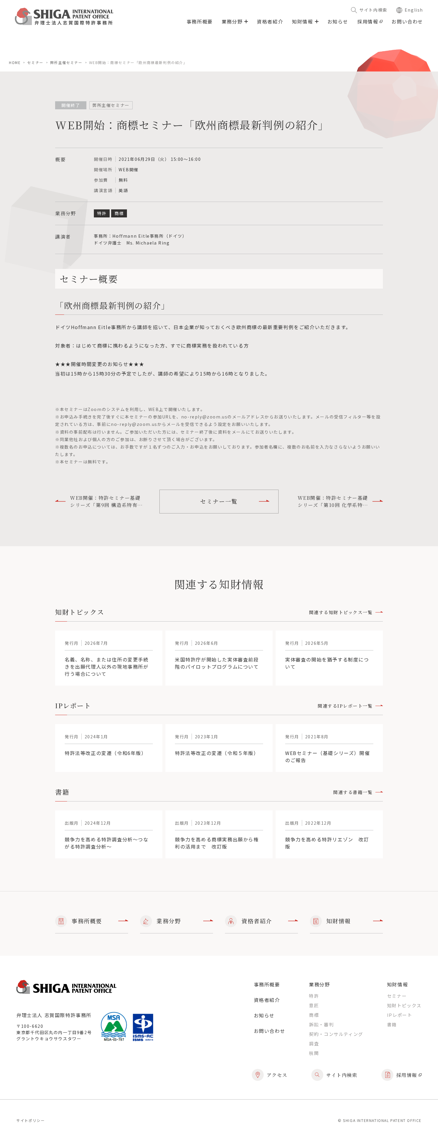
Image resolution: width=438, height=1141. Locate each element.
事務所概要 (200, 21)
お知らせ (337, 21)
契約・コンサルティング (336, 1034)
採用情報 (367, 21)
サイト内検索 (373, 10)
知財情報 (338, 921)
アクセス (277, 1075)
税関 (314, 1053)
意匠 (314, 1005)
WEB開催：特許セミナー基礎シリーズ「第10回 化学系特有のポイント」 (333, 501)
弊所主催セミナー (66, 62)
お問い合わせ (407, 21)
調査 (314, 1043)
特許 (314, 996)
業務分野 (168, 921)
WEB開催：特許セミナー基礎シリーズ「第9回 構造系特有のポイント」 (106, 501)
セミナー (35, 62)
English (414, 10)
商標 (314, 1015)
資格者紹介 (270, 21)
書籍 (392, 1024)
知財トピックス (404, 1005)
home (15, 62)
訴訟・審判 (321, 1024)
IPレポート (399, 1015)
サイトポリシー (30, 1120)
